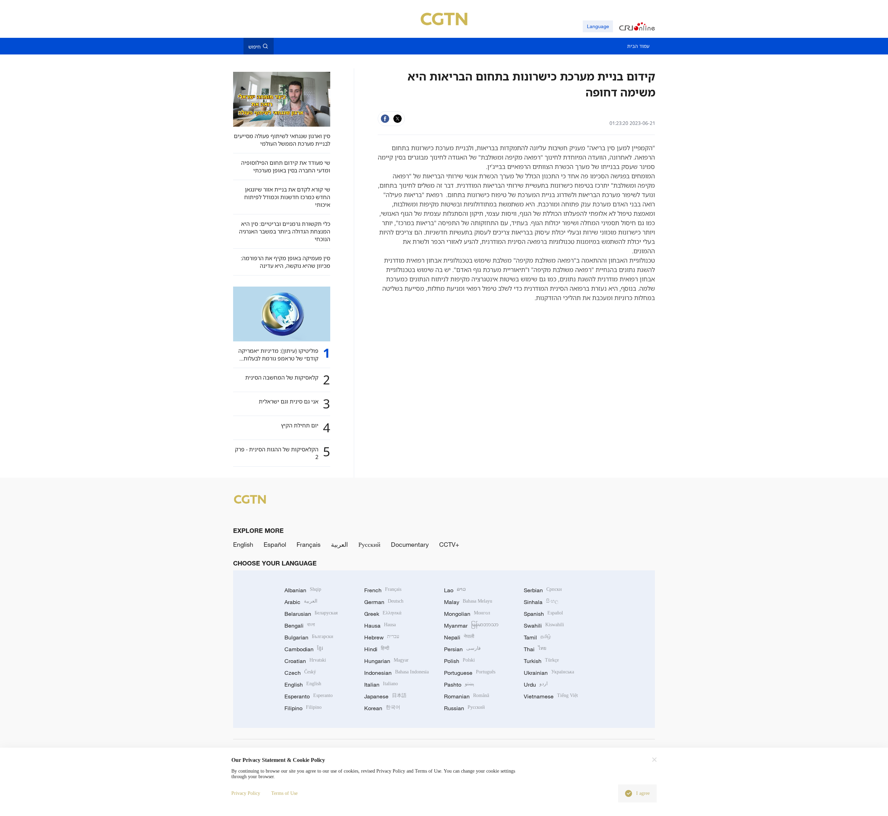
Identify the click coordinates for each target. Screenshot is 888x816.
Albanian (302, 590)
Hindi (376, 649)
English (243, 544)
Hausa (380, 625)
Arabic (300, 601)
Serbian (543, 590)
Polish (459, 660)
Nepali (459, 637)
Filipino (303, 708)
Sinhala (541, 601)
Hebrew (381, 637)
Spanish (543, 613)
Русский (369, 544)
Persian (462, 649)
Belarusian (311, 613)
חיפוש (254, 46)
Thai (535, 649)
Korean (382, 708)
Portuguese (469, 672)
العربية (339, 544)
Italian (381, 684)
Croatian (305, 660)
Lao (455, 590)
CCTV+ (449, 544)
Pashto (459, 684)
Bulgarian (308, 637)
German (383, 601)
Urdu (536, 684)
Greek (382, 613)
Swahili (544, 625)
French (382, 590)
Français (309, 544)
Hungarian (386, 660)
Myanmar (471, 625)
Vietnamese (551, 696)
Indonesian (396, 672)
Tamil (537, 637)
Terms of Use (284, 793)
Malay (468, 601)
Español (275, 544)
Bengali (299, 625)
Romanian (466, 696)
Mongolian (467, 613)
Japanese (385, 696)
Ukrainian (549, 672)
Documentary (410, 544)
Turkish (541, 660)
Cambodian (303, 649)
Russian (464, 708)
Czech (300, 672)
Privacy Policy (245, 793)
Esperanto (308, 696)
